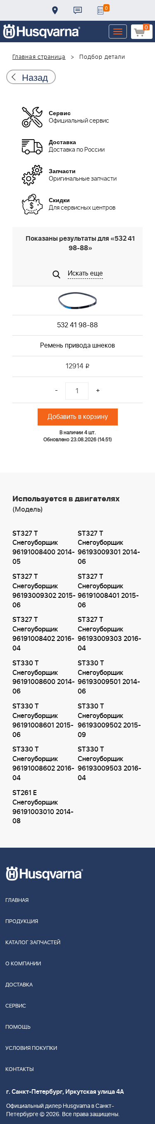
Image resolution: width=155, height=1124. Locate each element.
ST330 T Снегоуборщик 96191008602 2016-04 (43, 763)
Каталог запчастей (32, 943)
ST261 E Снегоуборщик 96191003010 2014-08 (43, 807)
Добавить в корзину (78, 417)
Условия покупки (31, 1048)
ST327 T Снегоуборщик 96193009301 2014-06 (109, 548)
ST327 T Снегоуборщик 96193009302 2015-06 (44, 591)
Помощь (18, 1027)
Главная (17, 900)
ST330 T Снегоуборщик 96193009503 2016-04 (109, 763)
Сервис (15, 1006)
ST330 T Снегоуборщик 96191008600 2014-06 (43, 677)
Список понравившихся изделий (100, 10)
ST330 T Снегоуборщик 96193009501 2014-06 (109, 677)
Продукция (21, 922)
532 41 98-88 (77, 325)
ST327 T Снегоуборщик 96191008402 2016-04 (43, 634)
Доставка (55, 10)
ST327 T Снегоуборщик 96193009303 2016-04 (109, 634)
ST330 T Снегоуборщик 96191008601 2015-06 (43, 720)
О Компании (23, 964)
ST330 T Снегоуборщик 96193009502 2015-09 (109, 720)
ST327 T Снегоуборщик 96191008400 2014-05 (43, 548)
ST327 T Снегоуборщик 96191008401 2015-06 (108, 591)
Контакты (78, 10)
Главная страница (39, 57)
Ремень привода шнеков (77, 345)
